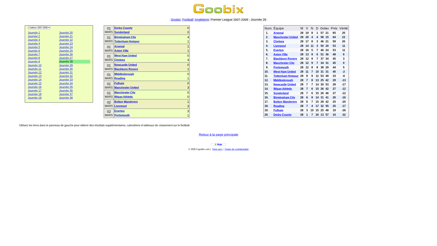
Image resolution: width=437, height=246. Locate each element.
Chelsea (119, 59)
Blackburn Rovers (126, 69)
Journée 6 (34, 50)
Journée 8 (34, 58)
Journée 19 (34, 97)
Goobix (176, 19)
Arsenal (119, 46)
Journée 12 (34, 72)
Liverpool (120, 106)
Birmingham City (125, 37)
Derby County (123, 27)
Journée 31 (66, 72)
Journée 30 (66, 68)
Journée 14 (34, 79)
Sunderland (122, 32)
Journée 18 (34, 94)
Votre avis (217, 149)
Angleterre (202, 19)
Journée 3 (34, 39)
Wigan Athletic (123, 96)
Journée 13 (34, 76)
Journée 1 (34, 32)
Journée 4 (34, 43)
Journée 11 (34, 68)
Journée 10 (34, 65)
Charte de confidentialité (237, 149)
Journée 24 (66, 47)
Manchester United (126, 87)
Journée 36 (66, 90)
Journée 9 (34, 61)
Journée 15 (34, 83)
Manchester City (124, 92)
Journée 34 (66, 83)
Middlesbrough (124, 74)
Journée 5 (34, 47)
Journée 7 (34, 54)
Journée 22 (66, 39)
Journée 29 (66, 65)
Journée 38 (66, 97)
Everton (119, 111)
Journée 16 (34, 87)
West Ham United (125, 55)
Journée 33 (66, 79)
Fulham (119, 83)
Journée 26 (66, 54)
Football (187, 19)
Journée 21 (66, 36)
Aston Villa (121, 50)
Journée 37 (66, 94)
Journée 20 (66, 32)
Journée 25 (66, 50)
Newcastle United (125, 64)
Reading (119, 78)
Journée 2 (34, 36)
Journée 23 (66, 43)
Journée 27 (66, 58)
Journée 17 (34, 90)
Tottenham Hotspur (126, 41)
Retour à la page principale (218, 134)
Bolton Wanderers (126, 101)
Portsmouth (122, 115)
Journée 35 (66, 87)
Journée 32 (66, 76)
